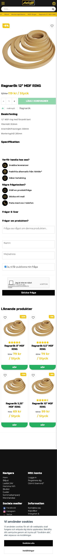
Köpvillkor (32, 511)
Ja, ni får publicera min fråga (22, 267)
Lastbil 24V (8, 483)
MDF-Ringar (32, 14)
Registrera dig (35, 480)
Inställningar (28, 551)
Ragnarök (25, 108)
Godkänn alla (28, 543)
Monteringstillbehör (18, 14)
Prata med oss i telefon (21, 203)
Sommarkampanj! (11, 495)
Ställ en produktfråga (20, 190)
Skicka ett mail (16, 196)
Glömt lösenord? (36, 483)
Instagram (11, 511)
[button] (52, 25)
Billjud (6, 14)
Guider (6, 492)
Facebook (11, 508)
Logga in (32, 477)
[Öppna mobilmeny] (3, 3)
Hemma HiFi (9, 486)
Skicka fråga (28, 292)
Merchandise (9, 498)
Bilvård (6, 489)
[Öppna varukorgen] (54, 3)
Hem (5, 477)
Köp (14, 367)
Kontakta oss (34, 508)
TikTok (9, 514)
